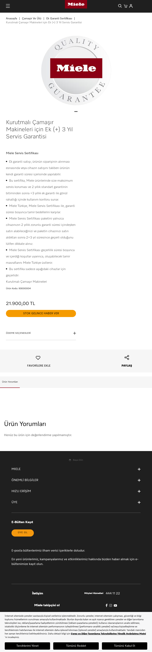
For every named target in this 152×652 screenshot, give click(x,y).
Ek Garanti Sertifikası (59, 18)
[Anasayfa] (76, 4)
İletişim (37, 593)
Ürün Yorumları (10, 382)
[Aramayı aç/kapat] (120, 6)
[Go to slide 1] (76, 111)
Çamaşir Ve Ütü (31, 18)
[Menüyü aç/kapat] (8, 6)
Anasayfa (11, 18)
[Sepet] (125, 6)
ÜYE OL (23, 532)
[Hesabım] (131, 6)
